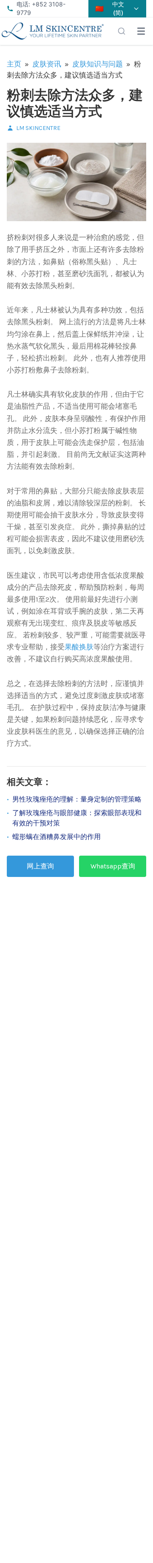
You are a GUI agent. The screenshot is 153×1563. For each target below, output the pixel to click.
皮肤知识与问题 (97, 64)
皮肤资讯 (46, 64)
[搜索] (121, 31)
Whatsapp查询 (113, 866)
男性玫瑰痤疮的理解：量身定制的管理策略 (77, 799)
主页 (14, 64)
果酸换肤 (79, 647)
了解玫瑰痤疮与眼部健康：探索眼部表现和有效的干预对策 (77, 818)
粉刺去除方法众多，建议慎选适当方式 (75, 103)
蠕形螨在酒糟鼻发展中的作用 (56, 837)
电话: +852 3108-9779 (41, 8)
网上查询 (40, 866)
